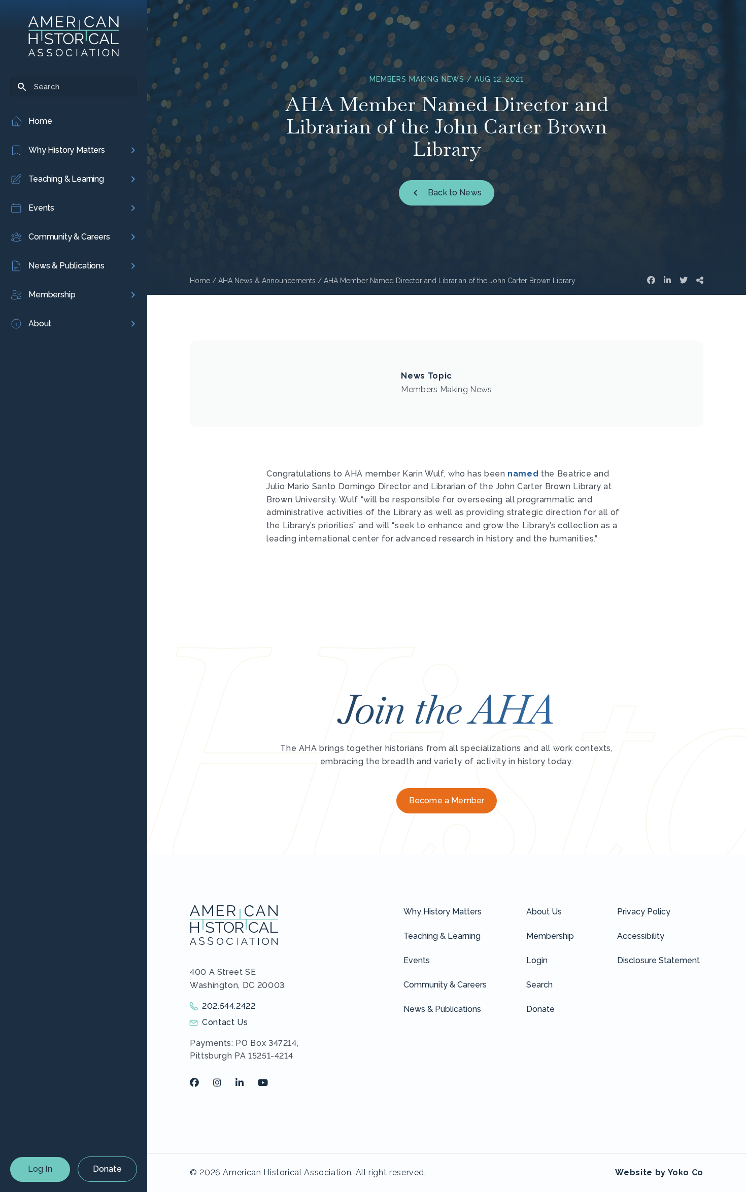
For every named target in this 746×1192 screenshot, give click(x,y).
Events (416, 960)
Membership (550, 936)
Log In (40, 1169)
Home (200, 281)
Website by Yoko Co (659, 1172)
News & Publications (442, 1009)
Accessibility (640, 936)
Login (537, 960)
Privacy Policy (643, 911)
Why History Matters (442, 911)
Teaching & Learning (442, 936)
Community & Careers (445, 985)
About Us (544, 911)
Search (539, 985)
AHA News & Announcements (267, 281)
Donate (107, 1169)
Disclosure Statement (658, 960)
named (522, 474)
